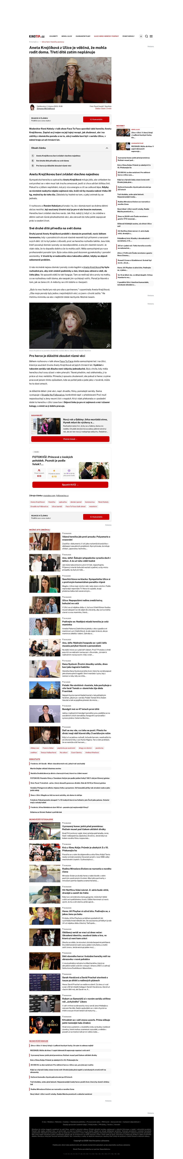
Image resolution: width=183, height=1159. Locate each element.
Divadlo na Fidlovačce (39, 506)
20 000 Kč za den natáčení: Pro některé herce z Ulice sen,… (134, 173)
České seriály (128, 36)
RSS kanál (105, 1122)
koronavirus (90, 502)
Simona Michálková (46, 108)
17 (109, 1154)
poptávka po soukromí (66, 748)
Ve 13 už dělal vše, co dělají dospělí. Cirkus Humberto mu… (135, 276)
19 (115, 1154)
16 (106, 1154)
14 (99, 1154)
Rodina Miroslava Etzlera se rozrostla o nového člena (52, 1089)
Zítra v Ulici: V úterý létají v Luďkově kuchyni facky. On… (142, 135)
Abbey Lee (34, 748)
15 (102, 1154)
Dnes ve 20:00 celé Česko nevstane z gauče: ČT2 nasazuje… (133, 217)
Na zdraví (63, 752)
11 (90, 1154)
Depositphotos (105, 1149)
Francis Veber (48, 748)
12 (93, 1154)
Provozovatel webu (93, 1122)
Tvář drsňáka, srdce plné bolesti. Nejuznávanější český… (130, 195)
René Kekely (103, 502)
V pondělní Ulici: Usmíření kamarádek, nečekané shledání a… (133, 283)
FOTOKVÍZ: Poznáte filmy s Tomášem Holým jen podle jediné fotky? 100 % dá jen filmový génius (69, 778)
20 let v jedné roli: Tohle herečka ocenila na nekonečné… (134, 247)
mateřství (93, 506)
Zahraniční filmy (83, 36)
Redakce (51, 1122)
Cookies (66, 1122)
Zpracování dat (116, 1122)
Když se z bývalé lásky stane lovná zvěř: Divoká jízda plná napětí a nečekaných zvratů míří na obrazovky (68, 1071)
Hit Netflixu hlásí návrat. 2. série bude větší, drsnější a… (133, 232)
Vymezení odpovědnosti (131, 1122)
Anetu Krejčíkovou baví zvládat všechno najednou (58, 156)
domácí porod (75, 502)
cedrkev (33, 752)
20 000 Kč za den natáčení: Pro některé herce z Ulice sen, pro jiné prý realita (62, 1065)
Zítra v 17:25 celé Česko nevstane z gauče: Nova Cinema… (134, 254)
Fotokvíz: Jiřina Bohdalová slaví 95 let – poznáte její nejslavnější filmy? (59, 807)
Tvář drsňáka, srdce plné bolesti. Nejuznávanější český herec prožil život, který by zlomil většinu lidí (69, 1083)
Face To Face (66, 361)
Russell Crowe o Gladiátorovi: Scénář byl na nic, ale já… (135, 261)
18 (112, 1154)
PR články (102, 1124)
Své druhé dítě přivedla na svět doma (52, 161)
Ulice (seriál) (57, 506)
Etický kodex (92, 1124)
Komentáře (97, 119)
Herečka (51, 502)
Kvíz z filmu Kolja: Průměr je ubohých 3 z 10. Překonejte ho (54, 1060)
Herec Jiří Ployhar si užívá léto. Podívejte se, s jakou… (134, 269)
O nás (44, 1122)
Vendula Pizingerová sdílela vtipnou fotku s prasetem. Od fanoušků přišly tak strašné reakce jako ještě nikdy (70, 789)
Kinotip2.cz (33, 42)
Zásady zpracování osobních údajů (75, 1124)
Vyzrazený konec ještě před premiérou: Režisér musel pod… (134, 159)
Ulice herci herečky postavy (106, 36)
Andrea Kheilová (92, 752)
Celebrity (53, 36)
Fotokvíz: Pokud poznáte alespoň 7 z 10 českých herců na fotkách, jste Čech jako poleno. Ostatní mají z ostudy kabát (69, 801)
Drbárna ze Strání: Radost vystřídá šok (46, 812)
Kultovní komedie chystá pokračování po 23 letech (51, 1077)
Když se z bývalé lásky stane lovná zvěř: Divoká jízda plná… (133, 181)
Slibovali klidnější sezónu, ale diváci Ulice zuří (134, 225)
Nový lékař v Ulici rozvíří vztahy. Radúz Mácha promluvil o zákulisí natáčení (61, 1094)
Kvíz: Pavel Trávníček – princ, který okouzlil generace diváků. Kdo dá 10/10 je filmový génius (68, 783)
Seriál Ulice (66, 36)
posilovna (99, 748)
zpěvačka (63, 502)
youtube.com (49, 495)
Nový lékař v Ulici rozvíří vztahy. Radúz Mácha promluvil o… (133, 210)
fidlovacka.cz (62, 495)
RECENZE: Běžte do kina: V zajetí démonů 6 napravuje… (142, 148)
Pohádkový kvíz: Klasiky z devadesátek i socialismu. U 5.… (133, 239)
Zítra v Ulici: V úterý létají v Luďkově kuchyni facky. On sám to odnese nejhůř (62, 1046)
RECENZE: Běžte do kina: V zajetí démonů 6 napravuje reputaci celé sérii (60, 1050)
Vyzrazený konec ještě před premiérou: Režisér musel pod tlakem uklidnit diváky (64, 1055)
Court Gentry (76, 752)
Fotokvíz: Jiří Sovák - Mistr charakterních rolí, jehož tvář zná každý (58, 764)
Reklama (58, 1122)
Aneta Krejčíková (92, 267)
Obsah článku (38, 148)
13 (96, 1154)
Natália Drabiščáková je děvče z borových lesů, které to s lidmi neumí (59, 773)
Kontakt (117, 1124)
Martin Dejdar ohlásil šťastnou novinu (45, 768)
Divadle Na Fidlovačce (52, 394)
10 (87, 1154)
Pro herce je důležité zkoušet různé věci (53, 166)
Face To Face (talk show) (76, 506)
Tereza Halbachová (48, 752)
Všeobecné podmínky (77, 1122)
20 (119, 1154)
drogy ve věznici (85, 748)
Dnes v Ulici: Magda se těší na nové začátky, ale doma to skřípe (56, 795)
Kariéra (110, 1124)
